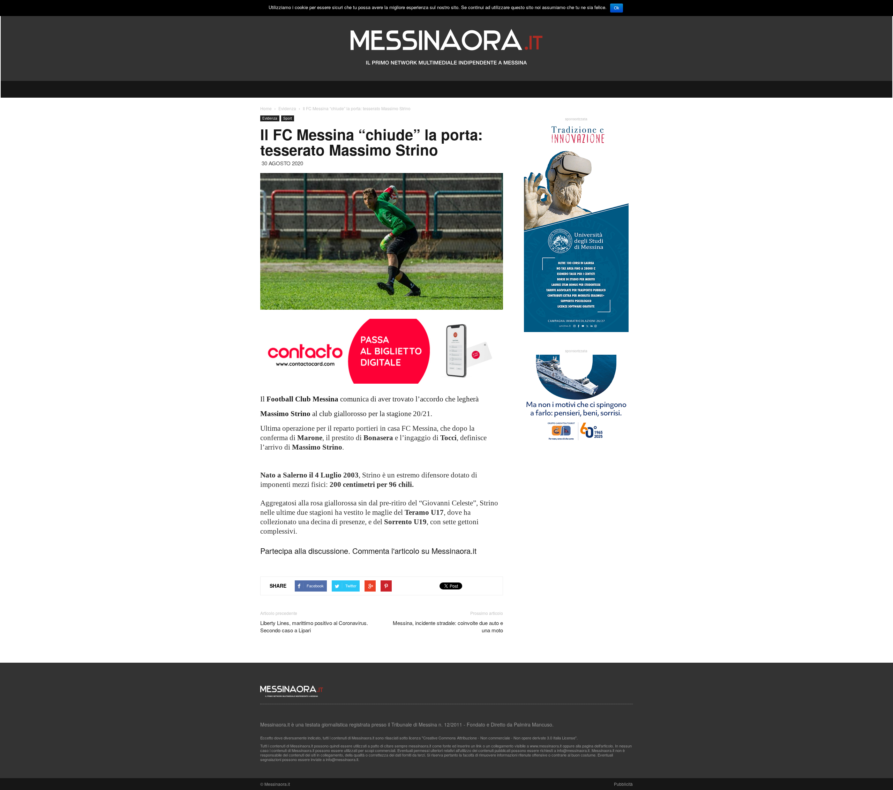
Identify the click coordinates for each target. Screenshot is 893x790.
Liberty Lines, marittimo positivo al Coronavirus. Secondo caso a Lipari (314, 626)
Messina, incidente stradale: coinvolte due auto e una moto (448, 626)
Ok (616, 8)
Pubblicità (623, 784)
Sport (287, 118)
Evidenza (269, 118)
